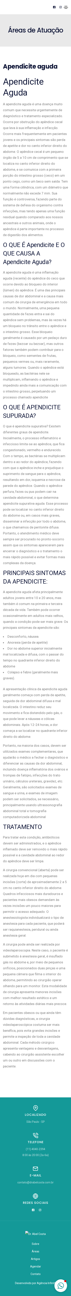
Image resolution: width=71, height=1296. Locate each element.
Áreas (35, 1251)
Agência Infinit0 (46, 1283)
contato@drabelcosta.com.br (35, 1182)
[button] (60, 1285)
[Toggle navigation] (66, 7)
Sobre (35, 1243)
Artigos (35, 1259)
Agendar (35, 1266)
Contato (36, 1274)
